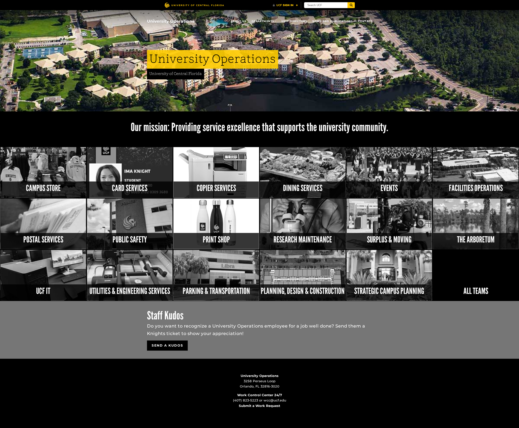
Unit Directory (294, 21)
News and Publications (332, 21)
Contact (365, 21)
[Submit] (351, 5)
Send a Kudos (167, 345)
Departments (263, 21)
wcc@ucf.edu (275, 400)
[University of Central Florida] (194, 5)
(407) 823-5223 (245, 400)
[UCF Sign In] (285, 5)
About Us (239, 21)
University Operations (170, 21)
